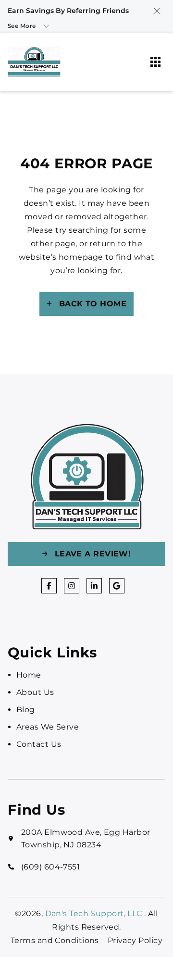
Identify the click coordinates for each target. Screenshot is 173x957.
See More (22, 25)
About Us (35, 692)
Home (28, 675)
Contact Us (38, 744)
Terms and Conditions (55, 940)
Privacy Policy (135, 940)
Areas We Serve (47, 726)
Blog (25, 709)
